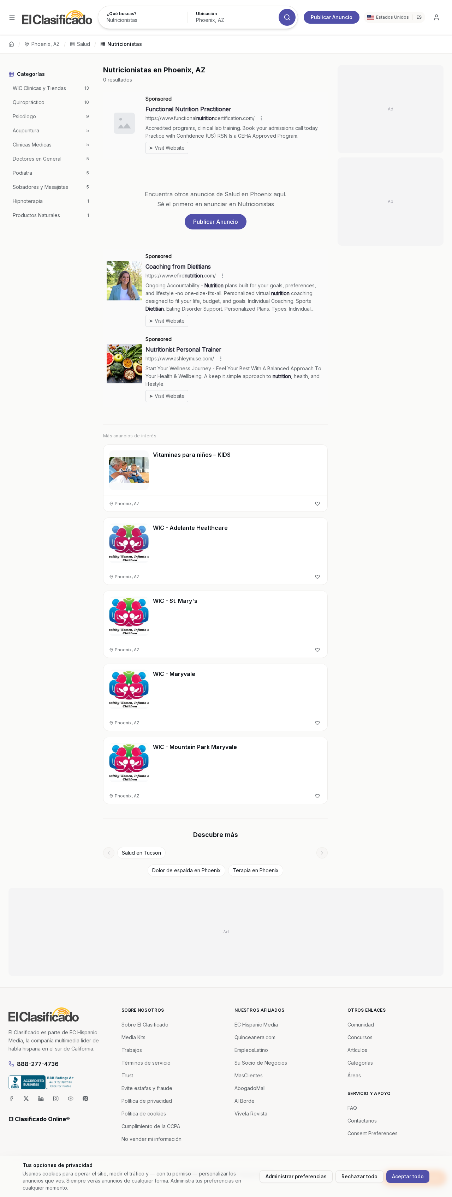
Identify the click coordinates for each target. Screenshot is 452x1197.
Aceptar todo (408, 1176)
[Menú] (12, 17)
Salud (83, 44)
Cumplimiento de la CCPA (150, 1126)
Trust (127, 1075)
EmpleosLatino (251, 1050)
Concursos (360, 1037)
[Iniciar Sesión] (436, 17)
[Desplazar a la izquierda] (108, 852)
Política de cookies (143, 1114)
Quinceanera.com (254, 1037)
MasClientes (248, 1075)
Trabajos (131, 1050)
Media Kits (133, 1037)
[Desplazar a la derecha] (322, 852)
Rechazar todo (359, 1176)
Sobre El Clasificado (144, 1025)
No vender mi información (151, 1139)
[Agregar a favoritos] (317, 503)
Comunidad (360, 1025)
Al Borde (244, 1101)
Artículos (357, 1050)
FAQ (352, 1108)
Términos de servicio (146, 1063)
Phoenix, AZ (45, 44)
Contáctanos (362, 1121)
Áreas (354, 1075)
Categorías (360, 1063)
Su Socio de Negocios (260, 1063)
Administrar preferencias (296, 1176)
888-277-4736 (38, 1063)
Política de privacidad (146, 1101)
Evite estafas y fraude (146, 1088)
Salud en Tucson (141, 853)
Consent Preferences (372, 1133)
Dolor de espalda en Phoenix (186, 870)
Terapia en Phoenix (256, 870)
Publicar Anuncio (331, 17)
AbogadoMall (250, 1088)
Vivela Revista (250, 1114)
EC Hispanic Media (256, 1025)
